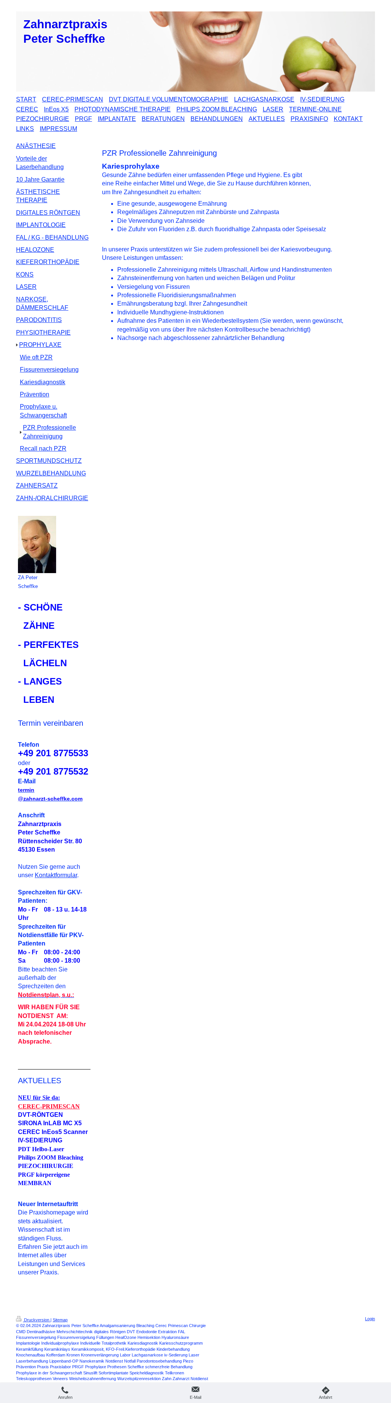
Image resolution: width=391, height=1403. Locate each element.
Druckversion (36, 1320)
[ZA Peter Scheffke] (37, 544)
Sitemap (60, 1320)
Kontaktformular (56, 875)
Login (370, 1318)
